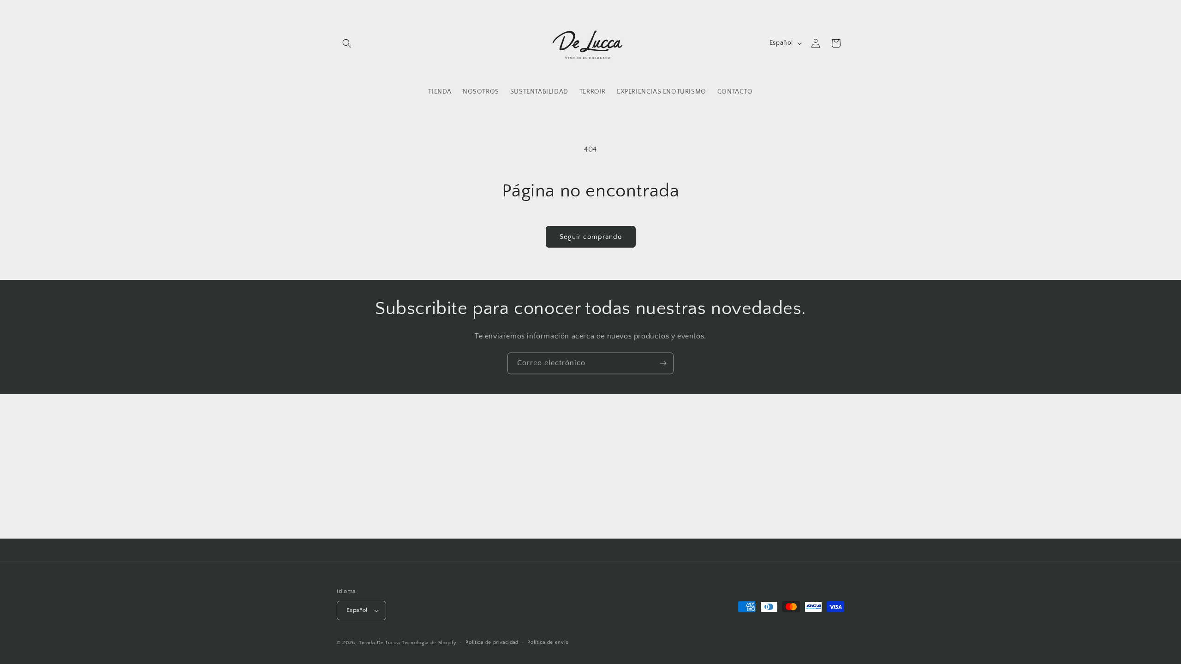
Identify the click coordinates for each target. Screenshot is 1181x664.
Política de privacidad (491, 642)
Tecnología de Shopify (429, 643)
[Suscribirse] (663, 363)
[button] (347, 43)
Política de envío (547, 642)
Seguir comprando (591, 237)
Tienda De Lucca (379, 643)
